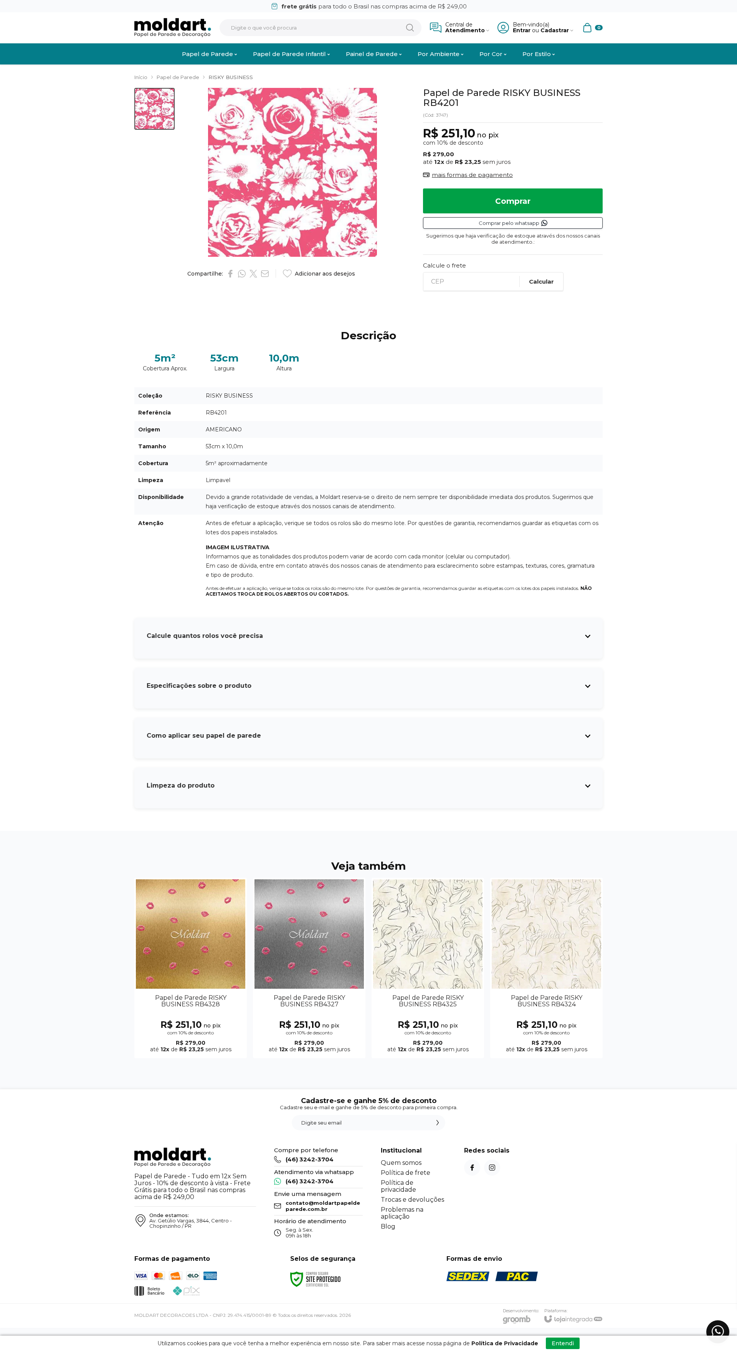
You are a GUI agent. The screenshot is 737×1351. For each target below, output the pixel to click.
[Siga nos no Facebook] (472, 1167)
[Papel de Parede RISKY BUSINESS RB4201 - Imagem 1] (154, 109)
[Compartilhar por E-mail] (265, 273)
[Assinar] (437, 1122)
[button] (154, 109)
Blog (388, 1226)
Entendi (563, 1343)
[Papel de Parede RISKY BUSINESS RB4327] (309, 968)
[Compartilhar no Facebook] (230, 273)
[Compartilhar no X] (253, 273)
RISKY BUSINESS (230, 77)
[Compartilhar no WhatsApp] (242, 273)
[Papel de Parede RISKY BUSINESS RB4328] (190, 968)
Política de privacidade (398, 1186)
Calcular (541, 281)
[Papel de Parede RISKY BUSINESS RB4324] (546, 968)
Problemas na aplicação (402, 1213)
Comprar (512, 201)
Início (140, 77)
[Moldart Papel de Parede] (172, 28)
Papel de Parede (178, 77)
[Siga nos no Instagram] (492, 1167)
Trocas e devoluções (412, 1199)
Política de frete (405, 1172)
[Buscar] (410, 27)
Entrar (521, 30)
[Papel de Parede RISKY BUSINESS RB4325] (428, 968)
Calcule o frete (444, 265)
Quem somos (401, 1162)
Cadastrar (554, 30)
